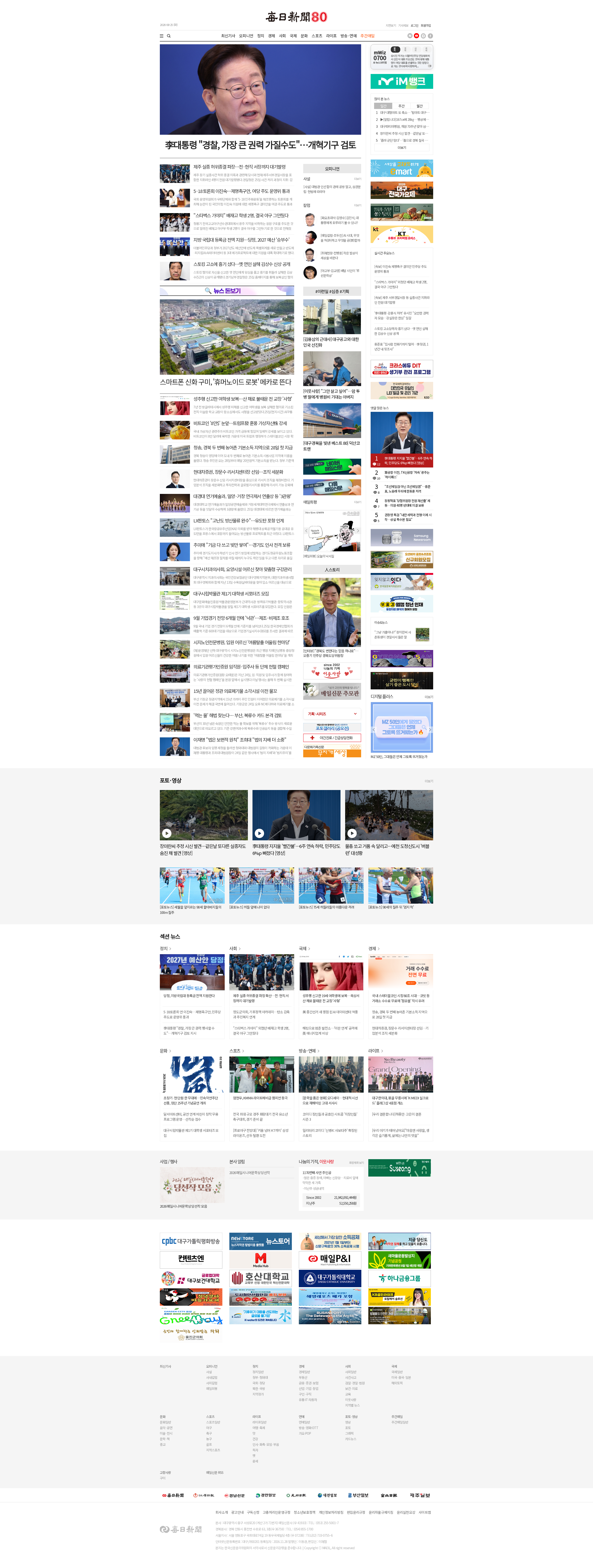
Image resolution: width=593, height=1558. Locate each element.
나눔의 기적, (316, 1161)
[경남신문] (235, 1495)
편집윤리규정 (356, 1512)
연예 (301, 1416)
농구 (209, 1438)
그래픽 (349, 1433)
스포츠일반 (213, 1422)
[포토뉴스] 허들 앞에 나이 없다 (249, 907)
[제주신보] (420, 1495)
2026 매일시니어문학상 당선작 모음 (183, 1206)
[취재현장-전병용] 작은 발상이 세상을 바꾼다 (339, 255)
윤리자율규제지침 (381, 1512)
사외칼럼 (211, 1383)
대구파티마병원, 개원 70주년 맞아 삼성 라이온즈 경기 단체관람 (419, 126)
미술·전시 (166, 1433)
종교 (162, 1444)
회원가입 (426, 25)
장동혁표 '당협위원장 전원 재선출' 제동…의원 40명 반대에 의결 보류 (407, 503)
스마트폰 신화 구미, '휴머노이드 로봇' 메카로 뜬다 (225, 382)
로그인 (414, 25)
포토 (348, 1427)
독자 (255, 1450)
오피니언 (246, 35)
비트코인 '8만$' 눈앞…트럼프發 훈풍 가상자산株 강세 (240, 423)
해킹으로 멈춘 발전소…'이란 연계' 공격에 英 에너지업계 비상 (330, 1031)
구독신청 (253, 1512)
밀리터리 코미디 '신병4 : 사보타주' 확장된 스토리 (330, 1133)
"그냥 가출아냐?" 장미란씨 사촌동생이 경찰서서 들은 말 (392, 634)
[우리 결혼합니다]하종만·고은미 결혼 (396, 1114)
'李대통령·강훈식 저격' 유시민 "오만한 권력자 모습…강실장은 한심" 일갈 (401, 315)
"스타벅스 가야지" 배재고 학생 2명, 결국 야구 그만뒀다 (240, 215)
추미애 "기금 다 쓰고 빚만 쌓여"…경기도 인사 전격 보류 (241, 544)
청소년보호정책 (304, 1512)
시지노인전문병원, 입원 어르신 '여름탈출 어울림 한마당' (241, 642)
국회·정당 (258, 1383)
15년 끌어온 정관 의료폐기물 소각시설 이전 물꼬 (235, 691)
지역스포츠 (213, 1450)
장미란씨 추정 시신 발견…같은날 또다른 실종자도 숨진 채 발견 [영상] (423, 133)
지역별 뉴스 (352, 1405)
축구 (209, 1433)
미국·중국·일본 (401, 1377)
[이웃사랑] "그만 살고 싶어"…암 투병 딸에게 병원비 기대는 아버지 (331, 394)
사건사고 (350, 1377)
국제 (293, 35)
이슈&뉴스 (381, 622)
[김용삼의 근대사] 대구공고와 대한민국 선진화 (331, 342)
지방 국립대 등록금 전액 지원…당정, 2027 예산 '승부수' (241, 239)
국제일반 (397, 1371)
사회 (282, 35)
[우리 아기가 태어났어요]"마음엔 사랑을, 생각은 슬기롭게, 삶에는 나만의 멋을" (400, 1133)
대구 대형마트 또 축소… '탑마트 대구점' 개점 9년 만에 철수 (417, 112)
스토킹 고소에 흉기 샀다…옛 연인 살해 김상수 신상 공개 (241, 264)
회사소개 (221, 1512)
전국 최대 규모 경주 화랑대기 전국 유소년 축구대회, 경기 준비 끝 (260, 1117)
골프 (209, 1444)
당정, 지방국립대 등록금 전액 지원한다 (189, 995)
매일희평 (211, 1388)
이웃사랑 (350, 1399)
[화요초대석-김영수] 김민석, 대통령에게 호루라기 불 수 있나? (340, 220)
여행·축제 (258, 1427)
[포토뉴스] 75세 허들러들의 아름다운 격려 (326, 907)
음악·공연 (166, 1427)
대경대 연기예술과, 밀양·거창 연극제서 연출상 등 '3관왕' (242, 496)
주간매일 (367, 35)
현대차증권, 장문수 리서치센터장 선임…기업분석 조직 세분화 (400, 1031)
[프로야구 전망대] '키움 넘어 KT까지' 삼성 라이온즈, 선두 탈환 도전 (260, 1133)
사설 (209, 1371)
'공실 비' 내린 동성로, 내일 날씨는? (393, 756)
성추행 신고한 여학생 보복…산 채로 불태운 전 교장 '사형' (242, 398)
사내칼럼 (211, 1377)
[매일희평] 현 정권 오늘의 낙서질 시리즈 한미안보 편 (332, 556)
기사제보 (403, 25)
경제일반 (304, 1371)
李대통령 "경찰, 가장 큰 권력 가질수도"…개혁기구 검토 (260, 144)
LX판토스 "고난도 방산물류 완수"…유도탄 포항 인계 (238, 520)
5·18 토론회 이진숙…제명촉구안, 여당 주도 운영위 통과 (241, 191)
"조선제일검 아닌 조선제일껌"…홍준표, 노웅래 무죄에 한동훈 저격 (407, 488)
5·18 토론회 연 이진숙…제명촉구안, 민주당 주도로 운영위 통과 (192, 1014)
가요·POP (305, 1433)
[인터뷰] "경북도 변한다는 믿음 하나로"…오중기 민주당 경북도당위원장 (330, 653)
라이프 (331, 35)
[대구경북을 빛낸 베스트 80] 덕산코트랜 (331, 446)
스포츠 (317, 35)
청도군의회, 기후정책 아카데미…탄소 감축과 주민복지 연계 (261, 1014)
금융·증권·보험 (308, 1383)
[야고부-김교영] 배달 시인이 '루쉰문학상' (340, 273)
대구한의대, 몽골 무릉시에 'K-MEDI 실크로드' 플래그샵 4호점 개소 (400, 1100)
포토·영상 (351, 1416)
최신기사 (228, 35)
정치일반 (258, 1371)
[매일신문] (173, 1495)
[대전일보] (327, 1495)
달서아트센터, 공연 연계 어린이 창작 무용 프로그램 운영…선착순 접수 (191, 1117)
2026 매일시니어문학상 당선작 (249, 1172)
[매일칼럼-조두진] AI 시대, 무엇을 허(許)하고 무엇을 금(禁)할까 (340, 238)
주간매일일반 (399, 1422)
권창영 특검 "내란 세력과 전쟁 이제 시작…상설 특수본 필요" (408, 517)
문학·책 (165, 1438)
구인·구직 (305, 1394)
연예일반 (304, 1422)
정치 (260, 35)
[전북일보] (389, 1495)
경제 (271, 35)
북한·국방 (258, 1388)
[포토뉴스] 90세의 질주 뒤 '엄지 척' (391, 907)
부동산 (303, 1377)
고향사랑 (165, 1472)
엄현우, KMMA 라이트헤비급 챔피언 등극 (260, 1097)
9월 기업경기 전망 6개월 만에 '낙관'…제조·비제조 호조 (241, 617)
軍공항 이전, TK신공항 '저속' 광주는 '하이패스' (407, 474)
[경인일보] (265, 1495)
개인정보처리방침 (331, 1512)
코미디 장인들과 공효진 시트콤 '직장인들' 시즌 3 (330, 1117)
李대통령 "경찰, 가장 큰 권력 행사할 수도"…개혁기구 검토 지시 (189, 1031)
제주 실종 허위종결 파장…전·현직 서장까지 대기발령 (239, 166)
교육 (348, 1394)
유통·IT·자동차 (308, 1399)
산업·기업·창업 (308, 1388)
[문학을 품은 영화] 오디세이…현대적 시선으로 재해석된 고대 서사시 (330, 1100)
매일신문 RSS (214, 1472)
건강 (255, 1438)
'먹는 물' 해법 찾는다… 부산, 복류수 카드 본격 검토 (237, 715)
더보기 (357, 179)
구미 (162, 1478)
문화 (304, 35)
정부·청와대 (260, 1377)
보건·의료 (351, 1388)
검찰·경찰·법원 (355, 1383)
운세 (255, 1461)
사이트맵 (425, 1512)
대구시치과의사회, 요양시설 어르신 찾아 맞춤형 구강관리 (242, 569)
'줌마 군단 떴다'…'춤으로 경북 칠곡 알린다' (407, 140)
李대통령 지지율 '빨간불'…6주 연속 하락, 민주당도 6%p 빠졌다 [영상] (408, 460)
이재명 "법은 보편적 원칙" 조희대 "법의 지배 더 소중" (239, 739)
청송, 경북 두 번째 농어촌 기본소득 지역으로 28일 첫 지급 (242, 447)
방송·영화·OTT (308, 1427)
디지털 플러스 (382, 696)
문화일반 (165, 1422)
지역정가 (258, 1394)
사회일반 (350, 1371)
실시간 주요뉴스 (384, 253)
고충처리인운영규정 (276, 1512)
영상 (348, 1422)
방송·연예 (349, 35)
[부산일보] (358, 1495)
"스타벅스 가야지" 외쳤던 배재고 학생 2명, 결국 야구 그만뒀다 (261, 1031)
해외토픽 (397, 1383)
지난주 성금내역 (314, 1188)
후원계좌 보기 (356, 1163)
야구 (209, 1427)
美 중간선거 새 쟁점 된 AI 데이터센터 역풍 (330, 1011)
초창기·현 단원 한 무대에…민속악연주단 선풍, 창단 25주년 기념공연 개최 (191, 1100)
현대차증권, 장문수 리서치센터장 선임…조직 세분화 (238, 471)
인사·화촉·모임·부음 (265, 1444)
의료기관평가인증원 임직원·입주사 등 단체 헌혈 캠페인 (241, 666)
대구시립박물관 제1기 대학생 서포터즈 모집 (231, 593)
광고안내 (237, 1512)
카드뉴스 (350, 1438)
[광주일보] (296, 1495)
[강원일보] (203, 1495)
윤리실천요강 (406, 1512)
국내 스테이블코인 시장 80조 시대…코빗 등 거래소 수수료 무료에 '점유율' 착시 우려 (400, 998)
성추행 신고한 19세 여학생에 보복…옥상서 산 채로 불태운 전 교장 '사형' (331, 998)
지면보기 (391, 25)
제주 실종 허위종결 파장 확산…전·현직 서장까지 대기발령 (261, 998)
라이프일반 (259, 1422)
